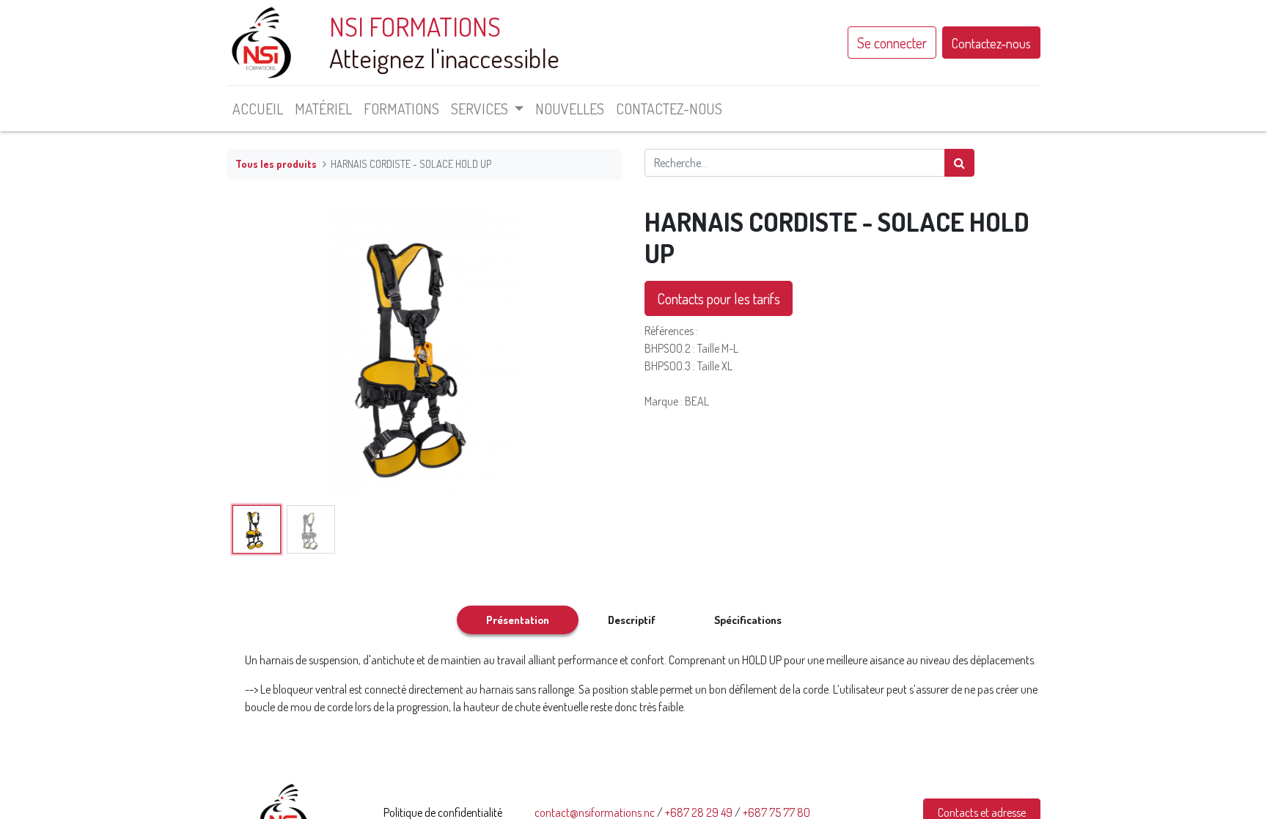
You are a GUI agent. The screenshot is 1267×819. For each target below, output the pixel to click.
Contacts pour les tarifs (718, 298)
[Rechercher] (959, 163)
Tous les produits (276, 163)
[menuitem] (258, 108)
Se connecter (892, 42)
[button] (256, 352)
